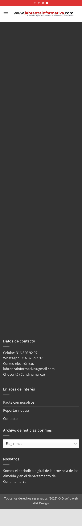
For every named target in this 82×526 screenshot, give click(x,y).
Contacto (10, 418)
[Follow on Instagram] (39, 3)
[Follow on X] (43, 3)
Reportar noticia (16, 410)
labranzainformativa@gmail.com (29, 369)
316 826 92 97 (32, 358)
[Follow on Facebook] (35, 3)
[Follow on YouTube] (47, 3)
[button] (5, 13)
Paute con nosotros (18, 402)
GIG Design (41, 503)
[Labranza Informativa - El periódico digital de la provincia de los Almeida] (43, 14)
